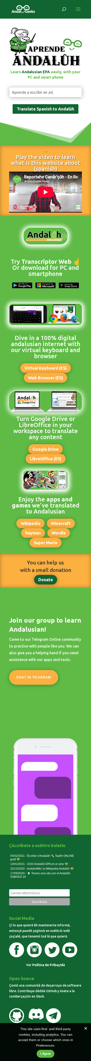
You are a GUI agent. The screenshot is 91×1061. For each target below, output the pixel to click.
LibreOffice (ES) (45, 458)
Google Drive (45, 449)
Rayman (33, 532)
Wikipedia (30, 523)
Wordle (59, 532)
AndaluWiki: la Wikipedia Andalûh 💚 (50, 868)
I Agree (45, 1053)
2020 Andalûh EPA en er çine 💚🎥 (49, 864)
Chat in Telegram (33, 677)
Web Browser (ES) (45, 377)
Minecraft (61, 523)
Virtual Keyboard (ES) (45, 368)
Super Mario (45, 542)
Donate (45, 579)
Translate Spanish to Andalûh (45, 109)
